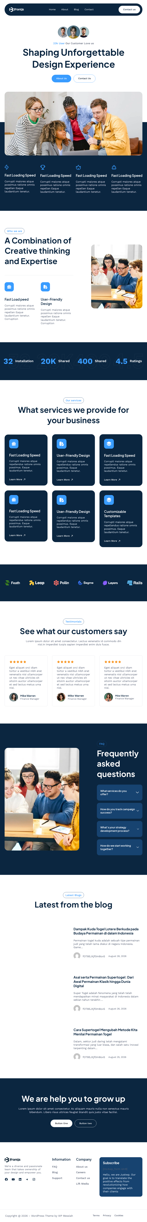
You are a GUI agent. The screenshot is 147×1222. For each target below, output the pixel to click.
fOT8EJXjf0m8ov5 (94, 956)
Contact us (129, 9)
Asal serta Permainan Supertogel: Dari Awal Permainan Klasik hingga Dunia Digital (104, 981)
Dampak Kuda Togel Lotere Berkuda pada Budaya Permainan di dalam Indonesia (106, 931)
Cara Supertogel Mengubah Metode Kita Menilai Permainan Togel (105, 1032)
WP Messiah (65, 1215)
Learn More (15, 479)
